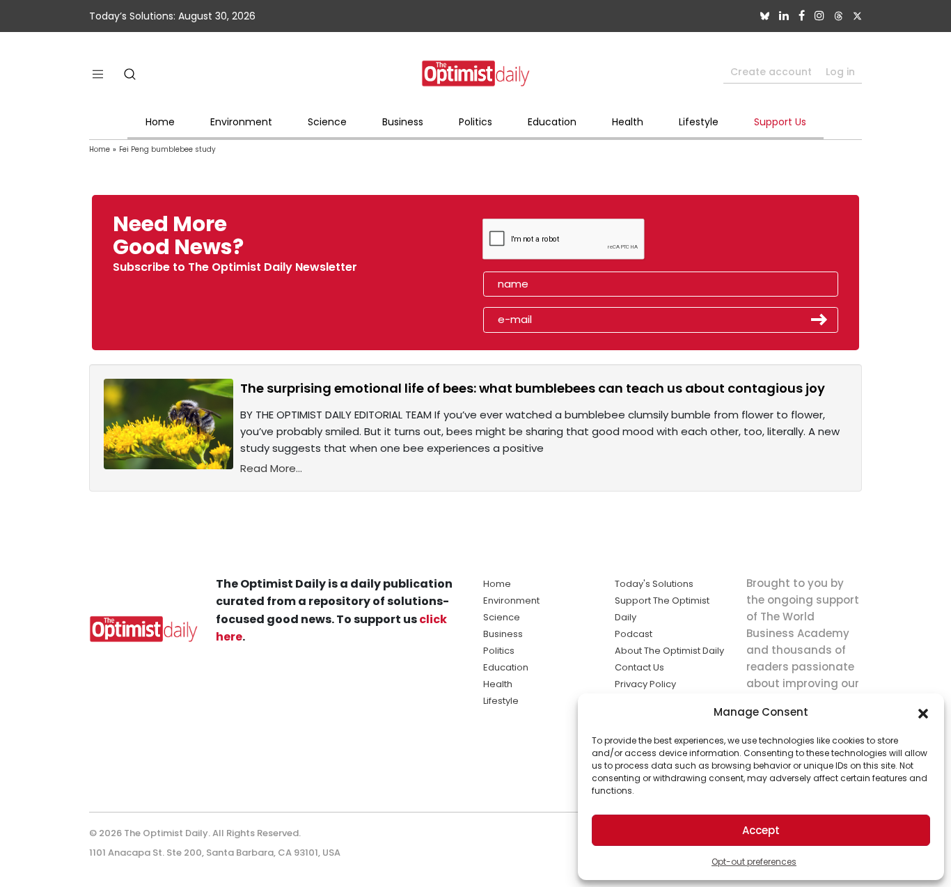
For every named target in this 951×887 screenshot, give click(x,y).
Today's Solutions (654, 583)
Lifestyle (698, 122)
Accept (761, 830)
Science (327, 122)
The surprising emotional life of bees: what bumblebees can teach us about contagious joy (532, 388)
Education (552, 122)
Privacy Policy (645, 684)
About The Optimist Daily (669, 650)
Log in (840, 72)
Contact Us (639, 667)
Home (160, 122)
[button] (923, 712)
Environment (241, 122)
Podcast (633, 634)
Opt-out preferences (754, 862)
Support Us (780, 122)
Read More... (271, 468)
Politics (475, 122)
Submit (819, 319)
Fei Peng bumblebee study (167, 149)
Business (402, 122)
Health (627, 122)
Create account (771, 72)
